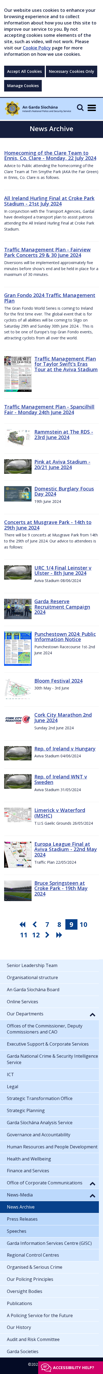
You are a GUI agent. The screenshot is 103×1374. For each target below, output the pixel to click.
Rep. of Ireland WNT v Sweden (60, 779)
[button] (93, 1014)
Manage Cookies (23, 85)
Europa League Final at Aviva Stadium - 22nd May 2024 (65, 849)
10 (83, 924)
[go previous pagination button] (35, 924)
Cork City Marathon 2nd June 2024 (63, 717)
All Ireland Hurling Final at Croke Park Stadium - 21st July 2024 (49, 201)
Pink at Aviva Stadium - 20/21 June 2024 (62, 464)
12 (36, 934)
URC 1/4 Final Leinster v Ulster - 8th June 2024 (62, 570)
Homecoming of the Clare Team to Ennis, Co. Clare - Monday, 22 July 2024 (50, 155)
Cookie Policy (37, 48)
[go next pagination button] (48, 935)
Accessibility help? (73, 1367)
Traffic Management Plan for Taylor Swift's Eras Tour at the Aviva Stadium (66, 364)
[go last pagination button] (60, 935)
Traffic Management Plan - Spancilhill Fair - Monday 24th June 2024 (49, 409)
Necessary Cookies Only (71, 71)
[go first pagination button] (23, 924)
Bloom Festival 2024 (58, 680)
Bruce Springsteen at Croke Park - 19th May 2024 (61, 888)
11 (24, 934)
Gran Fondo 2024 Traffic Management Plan (49, 298)
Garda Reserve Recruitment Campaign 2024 (62, 607)
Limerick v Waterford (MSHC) (59, 813)
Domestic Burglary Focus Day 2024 (64, 491)
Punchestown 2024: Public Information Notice (65, 637)
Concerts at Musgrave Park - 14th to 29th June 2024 (47, 525)
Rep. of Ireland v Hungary (65, 748)
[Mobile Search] (80, 107)
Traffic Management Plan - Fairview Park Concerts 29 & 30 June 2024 (47, 252)
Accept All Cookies (24, 71)
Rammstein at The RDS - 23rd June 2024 (63, 434)
